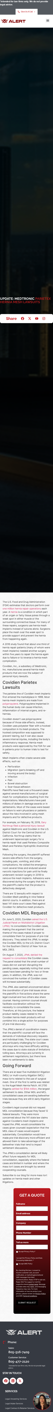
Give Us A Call (27, 12)
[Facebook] (6, 1381)
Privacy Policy (30, 1258)
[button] (48, 20)
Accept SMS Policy (25, 1264)
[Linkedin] (13, 1381)
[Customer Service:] (4, 1360)
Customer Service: (17, 1357)
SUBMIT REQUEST (27, 1302)
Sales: (11, 1348)
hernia (14, 612)
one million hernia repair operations (22, 608)
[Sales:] (4, 1350)
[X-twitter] (20, 1381)
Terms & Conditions (30, 1296)
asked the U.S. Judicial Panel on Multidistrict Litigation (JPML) (25, 922)
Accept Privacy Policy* (27, 1251)
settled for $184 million (24, 1088)
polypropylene (10, 703)
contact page (33, 1284)
